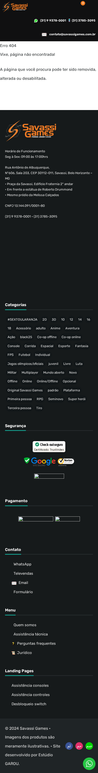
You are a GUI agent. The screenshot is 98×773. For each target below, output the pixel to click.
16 (88, 319)
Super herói (76, 399)
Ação (11, 337)
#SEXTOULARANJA (22, 319)
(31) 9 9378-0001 (53, 20)
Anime (55, 328)
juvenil (53, 364)
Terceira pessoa (19, 408)
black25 (26, 337)
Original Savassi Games (25, 390)
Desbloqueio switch (29, 704)
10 (63, 319)
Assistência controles (31, 694)
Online (27, 381)
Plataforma (71, 390)
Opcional (69, 381)
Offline (12, 381)
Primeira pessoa (20, 399)
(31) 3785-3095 (83, 20)
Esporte (64, 346)
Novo (73, 372)
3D (54, 319)
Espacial (47, 346)
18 (9, 328)
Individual (42, 355)
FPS (11, 355)
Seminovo (55, 399)
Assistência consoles (30, 685)
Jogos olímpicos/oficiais (25, 364)
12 (71, 319)
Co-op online (71, 337)
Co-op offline (47, 337)
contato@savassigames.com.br (72, 34)
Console (14, 346)
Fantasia (81, 346)
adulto (40, 328)
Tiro (39, 408)
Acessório (23, 328)
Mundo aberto (53, 372)
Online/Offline (47, 381)
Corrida (30, 346)
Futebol (24, 355)
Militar (12, 372)
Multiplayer (30, 372)
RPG (40, 399)
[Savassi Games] (15, 7)
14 (80, 319)
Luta (79, 364)
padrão (53, 390)
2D (44, 319)
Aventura (72, 328)
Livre (67, 364)
